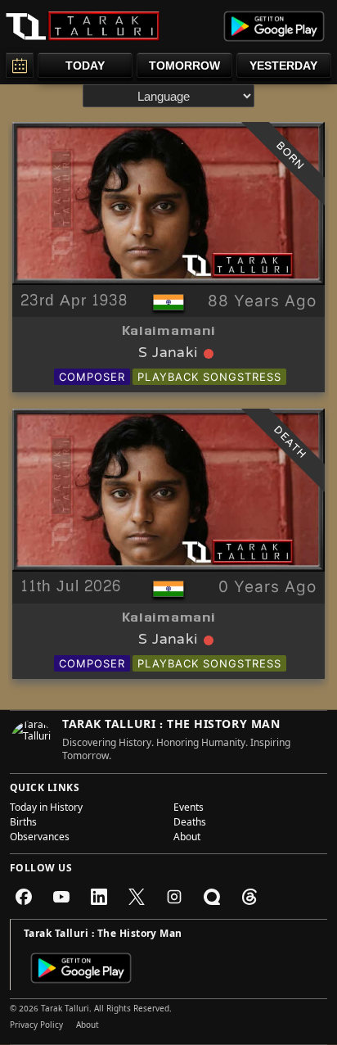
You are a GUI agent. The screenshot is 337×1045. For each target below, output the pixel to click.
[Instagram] (174, 897)
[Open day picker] (20, 65)
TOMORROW (184, 65)
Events (188, 809)
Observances (40, 838)
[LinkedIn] (99, 897)
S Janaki (168, 353)
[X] (137, 897)
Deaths (189, 824)
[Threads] (249, 897)
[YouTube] (61, 897)
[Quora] (212, 897)
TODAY (85, 65)
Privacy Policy (36, 1026)
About (186, 838)
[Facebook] (24, 897)
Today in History (46, 809)
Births (23, 824)
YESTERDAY (283, 65)
